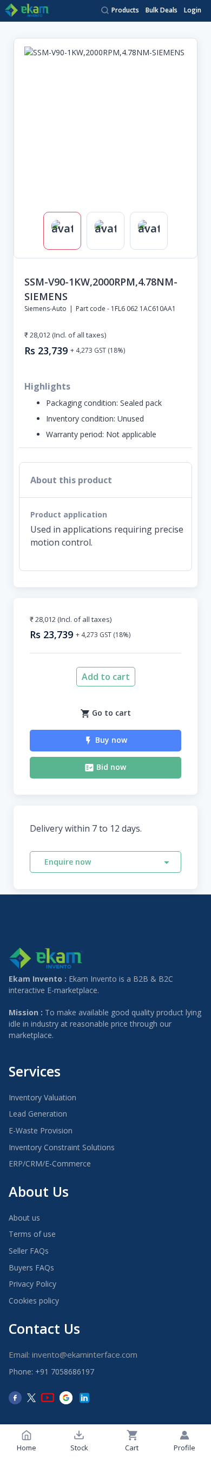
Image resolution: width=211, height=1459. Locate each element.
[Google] (66, 1398)
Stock (79, 1447)
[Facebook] (15, 1398)
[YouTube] (47, 1398)
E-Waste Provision (40, 1130)
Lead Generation (38, 1113)
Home (26, 1447)
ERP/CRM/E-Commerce (50, 1163)
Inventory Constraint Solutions (62, 1147)
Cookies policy (34, 1300)
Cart (132, 1447)
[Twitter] (31, 1398)
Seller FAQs (29, 1251)
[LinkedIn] (84, 1398)
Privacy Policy (32, 1284)
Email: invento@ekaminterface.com (73, 1354)
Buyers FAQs (31, 1267)
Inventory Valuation (42, 1097)
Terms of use (32, 1234)
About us (24, 1217)
